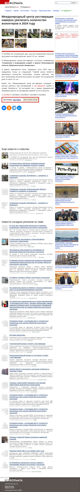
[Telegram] (14, 108)
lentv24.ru (7, 49)
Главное (8, 11)
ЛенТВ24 (6, 95)
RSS (20, 490)
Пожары (56, 11)
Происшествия (45, 11)
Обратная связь (9, 486)
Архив (16, 11)
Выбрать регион (9, 487)
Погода (34, 11)
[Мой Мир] (19, 108)
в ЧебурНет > (66, 11)
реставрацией (39, 86)
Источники (24, 11)
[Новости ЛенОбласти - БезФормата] (11, 2)
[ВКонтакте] (4, 108)
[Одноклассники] (9, 108)
